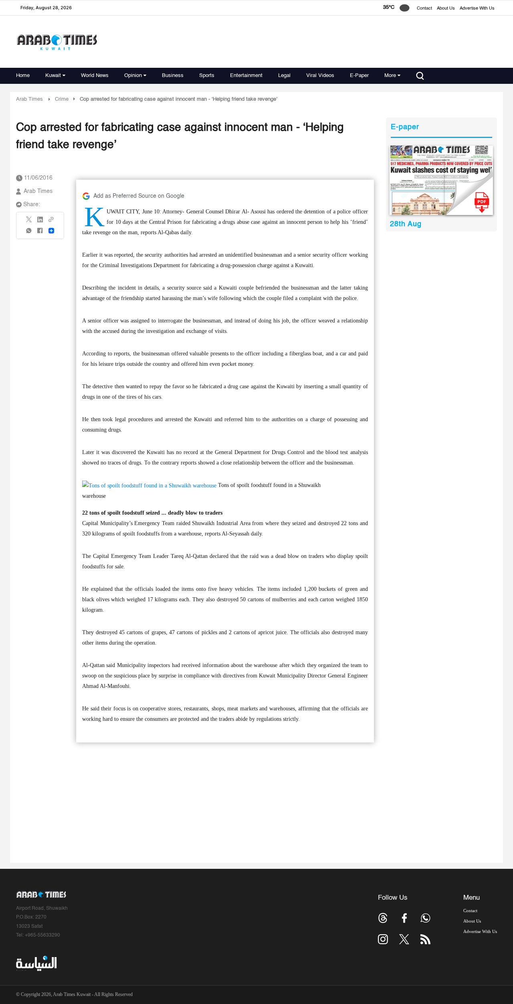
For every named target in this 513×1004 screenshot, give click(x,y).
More (390, 75)
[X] (29, 222)
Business (173, 75)
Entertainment (246, 75)
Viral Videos (320, 75)
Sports (206, 75)
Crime (62, 99)
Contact (424, 8)
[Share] (51, 230)
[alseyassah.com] (36, 963)
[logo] (56, 42)
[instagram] (383, 939)
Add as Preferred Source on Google (138, 196)
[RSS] (425, 939)
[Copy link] (51, 222)
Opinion (133, 75)
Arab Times (29, 99)
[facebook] (40, 233)
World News (95, 75)
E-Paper (359, 75)
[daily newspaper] (441, 180)
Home (23, 75)
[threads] (383, 918)
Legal (284, 75)
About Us (446, 8)
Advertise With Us (477, 8)
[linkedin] (40, 222)
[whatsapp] (29, 233)
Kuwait (53, 75)
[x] (404, 939)
